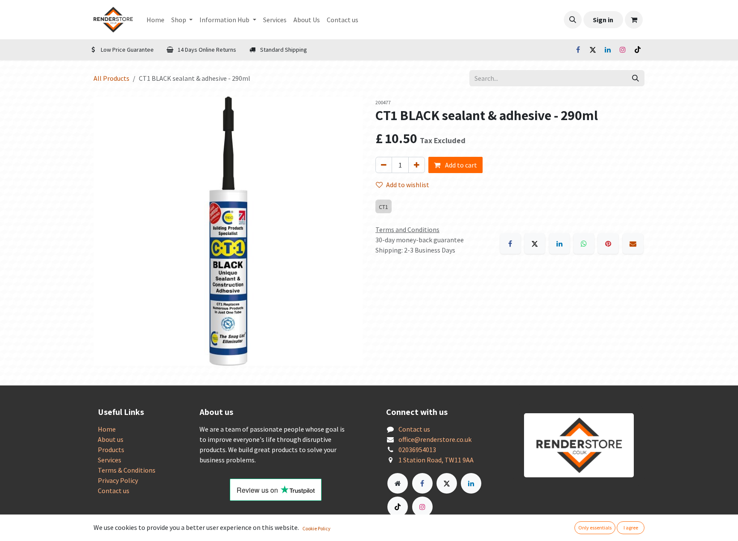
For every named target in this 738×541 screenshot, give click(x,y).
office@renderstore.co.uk (435, 439)
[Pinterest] (608, 243)
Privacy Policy (118, 480)
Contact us (113, 490)
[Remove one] (383, 165)
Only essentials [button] (595, 527)
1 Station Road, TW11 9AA (436, 460)
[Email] (633, 243)
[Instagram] (623, 49)
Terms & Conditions (126, 470)
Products (111, 449)
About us (110, 439)
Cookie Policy (316, 528)
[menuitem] (155, 19)
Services (109, 460)
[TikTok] (637, 49)
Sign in (603, 19)
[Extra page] (397, 483)
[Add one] (416, 165)
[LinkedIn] (608, 49)
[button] (573, 20)
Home (107, 429)
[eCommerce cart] (634, 20)
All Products (111, 78)
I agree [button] (631, 527)
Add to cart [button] (460, 165)
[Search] (635, 78)
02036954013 (417, 449)
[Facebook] (578, 49)
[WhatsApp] (584, 243)
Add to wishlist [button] (407, 184)
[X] (593, 49)
